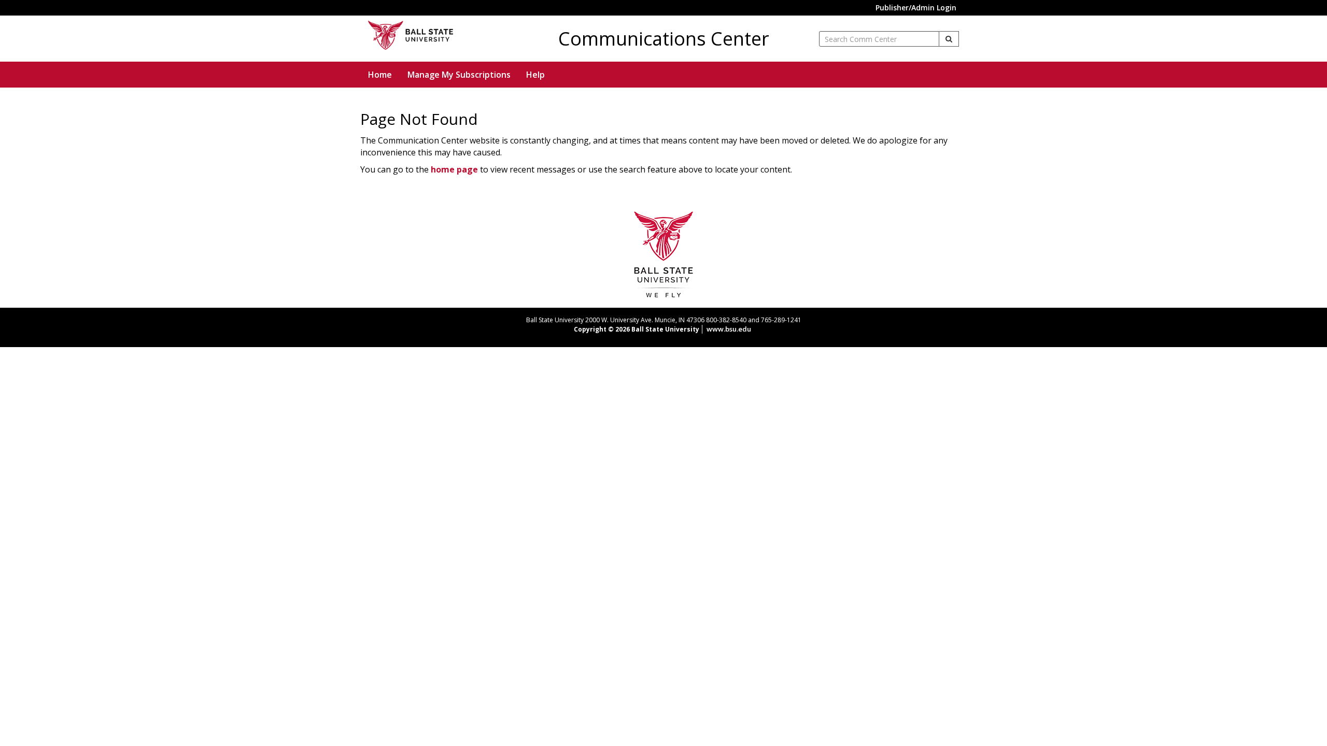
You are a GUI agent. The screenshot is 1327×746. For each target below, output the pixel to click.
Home (380, 74)
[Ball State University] (663, 253)
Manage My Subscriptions (459, 74)
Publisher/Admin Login (916, 7)
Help (535, 74)
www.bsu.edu (729, 329)
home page (454, 169)
